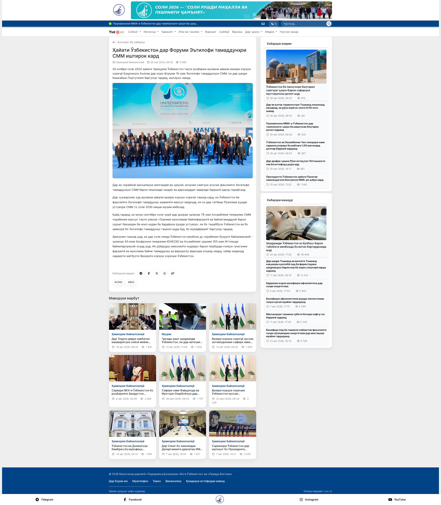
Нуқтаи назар (289, 31)
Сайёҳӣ (224, 31)
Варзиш (237, 31)
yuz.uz (328, 491)
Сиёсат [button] (133, 31)
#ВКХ (131, 282)
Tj (275, 23)
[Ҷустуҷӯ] (328, 23)
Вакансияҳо (174, 481)
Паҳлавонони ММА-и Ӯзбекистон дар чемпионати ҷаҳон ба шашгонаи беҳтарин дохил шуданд (292, 126)
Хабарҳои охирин (279, 43)
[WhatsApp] (164, 273)
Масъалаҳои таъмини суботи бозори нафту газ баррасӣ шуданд (295, 316)
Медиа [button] (270, 31)
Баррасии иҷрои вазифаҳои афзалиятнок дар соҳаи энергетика (294, 285)
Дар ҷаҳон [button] (252, 31)
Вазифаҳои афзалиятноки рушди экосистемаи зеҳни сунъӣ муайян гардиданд (295, 300)
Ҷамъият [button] (167, 31)
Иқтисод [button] (150, 31)
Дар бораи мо (118, 481)
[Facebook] (148, 273)
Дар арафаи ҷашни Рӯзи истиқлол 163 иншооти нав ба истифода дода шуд (295, 163)
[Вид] (263, 24)
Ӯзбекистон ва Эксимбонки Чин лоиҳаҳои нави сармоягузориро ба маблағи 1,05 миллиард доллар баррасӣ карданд (295, 145)
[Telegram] (140, 273)
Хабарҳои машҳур (280, 200)
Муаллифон (140, 481)
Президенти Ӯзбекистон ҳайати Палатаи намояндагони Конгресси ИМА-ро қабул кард (295, 178)
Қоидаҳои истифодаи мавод (205, 481)
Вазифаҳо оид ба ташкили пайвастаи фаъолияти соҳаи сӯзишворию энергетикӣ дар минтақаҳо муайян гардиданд (296, 333)
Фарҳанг (210, 31)
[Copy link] (172, 273)
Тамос (157, 481)
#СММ (118, 282)
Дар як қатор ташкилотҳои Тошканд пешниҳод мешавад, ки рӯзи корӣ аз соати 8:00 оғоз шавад (295, 107)
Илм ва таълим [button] (189, 31)
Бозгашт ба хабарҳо (131, 42)
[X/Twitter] (156, 273)
